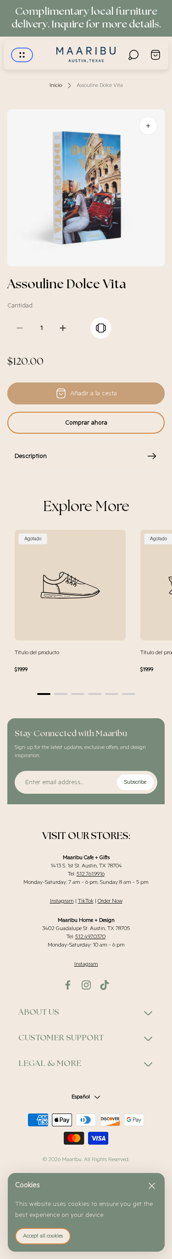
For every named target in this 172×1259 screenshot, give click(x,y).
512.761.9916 (91, 874)
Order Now (110, 901)
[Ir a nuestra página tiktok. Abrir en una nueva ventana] (104, 984)
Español (81, 1096)
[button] (43, 694)
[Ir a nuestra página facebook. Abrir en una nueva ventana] (67, 984)
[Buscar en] (133, 55)
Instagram (62, 901)
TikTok (86, 901)
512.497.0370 (90, 936)
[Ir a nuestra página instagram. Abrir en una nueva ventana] (86, 984)
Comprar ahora (86, 422)
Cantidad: (20, 305)
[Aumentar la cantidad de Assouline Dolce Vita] (63, 328)
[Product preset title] (70, 585)
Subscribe (135, 782)
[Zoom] (148, 126)
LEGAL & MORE (49, 1064)
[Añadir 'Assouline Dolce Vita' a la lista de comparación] (101, 328)
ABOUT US (38, 1012)
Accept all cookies (43, 1235)
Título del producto (37, 652)
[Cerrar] (151, 1185)
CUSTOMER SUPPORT (61, 1038)
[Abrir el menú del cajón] (22, 55)
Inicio (56, 85)
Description (31, 456)
